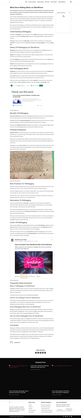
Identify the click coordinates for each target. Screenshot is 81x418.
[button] (69, 12)
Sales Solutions (54, 1)
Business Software (32, 1)
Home (26, 1)
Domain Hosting (40, 1)
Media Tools (47, 1)
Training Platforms (62, 1)
